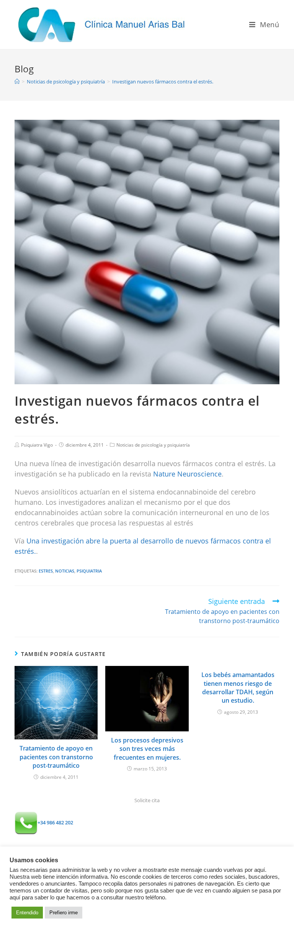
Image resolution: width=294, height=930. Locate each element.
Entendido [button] (27, 912)
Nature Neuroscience (187, 473)
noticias (64, 571)
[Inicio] (17, 81)
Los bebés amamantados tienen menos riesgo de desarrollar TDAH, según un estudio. (237, 688)
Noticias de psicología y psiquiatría (153, 445)
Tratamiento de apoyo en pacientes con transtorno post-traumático (56, 757)
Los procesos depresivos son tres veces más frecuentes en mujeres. (147, 749)
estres (46, 571)
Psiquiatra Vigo (37, 445)
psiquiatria (89, 571)
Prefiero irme (63, 912)
